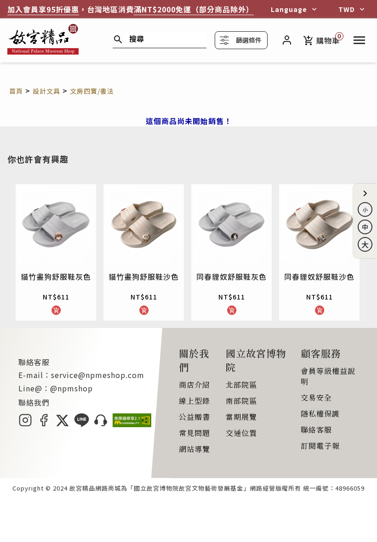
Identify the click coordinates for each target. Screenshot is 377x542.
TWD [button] (346, 9)
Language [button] (289, 9)
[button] (365, 193)
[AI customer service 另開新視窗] (101, 423)
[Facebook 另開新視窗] (44, 423)
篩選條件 (249, 40)
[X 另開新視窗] (62, 423)
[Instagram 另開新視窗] (25, 423)
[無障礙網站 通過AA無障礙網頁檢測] (132, 423)
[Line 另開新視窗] (81, 423)
